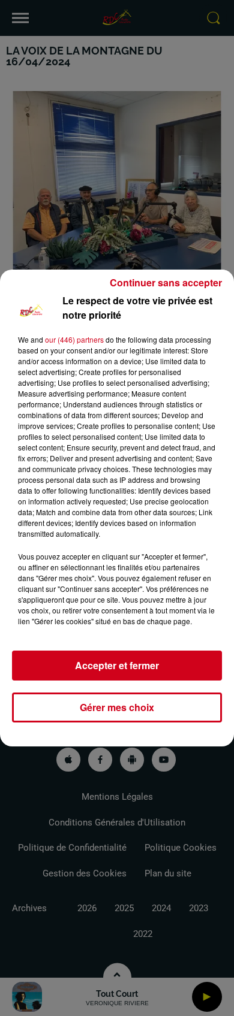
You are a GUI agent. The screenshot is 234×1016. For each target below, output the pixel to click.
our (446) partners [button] (74, 339)
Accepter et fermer (117, 665)
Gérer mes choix (117, 707)
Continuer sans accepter (166, 282)
